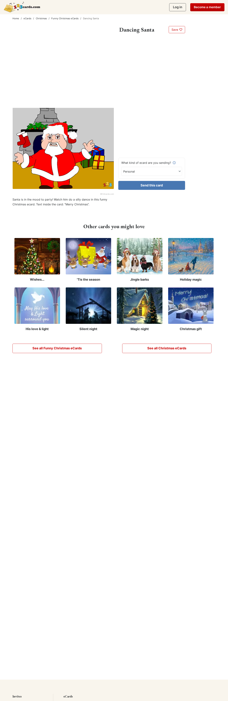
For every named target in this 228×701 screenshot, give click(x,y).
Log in (177, 7)
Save (175, 29)
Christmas (41, 18)
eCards (27, 18)
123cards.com (108, 194)
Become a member (207, 7)
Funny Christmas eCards (65, 18)
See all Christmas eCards (166, 348)
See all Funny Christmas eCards (57, 348)
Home (15, 18)
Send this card (152, 185)
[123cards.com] (22, 7)
